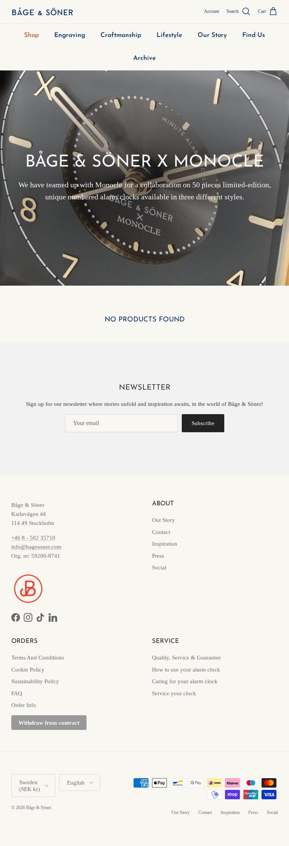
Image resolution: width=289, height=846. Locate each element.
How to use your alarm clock (186, 670)
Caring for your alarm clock (185, 681)
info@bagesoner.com (36, 547)
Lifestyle (169, 35)
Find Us (253, 35)
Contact (161, 532)
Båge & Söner (38, 807)
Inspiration (164, 544)
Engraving (69, 35)
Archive (144, 58)
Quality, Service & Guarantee (186, 658)
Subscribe (203, 423)
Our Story (212, 35)
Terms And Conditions (37, 658)
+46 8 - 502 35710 (33, 538)
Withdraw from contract (48, 723)
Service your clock (174, 693)
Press (158, 556)
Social (159, 568)
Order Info (23, 705)
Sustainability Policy (35, 681)
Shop (31, 35)
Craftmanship (120, 35)
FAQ (16, 693)
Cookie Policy (27, 670)
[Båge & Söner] (42, 12)
